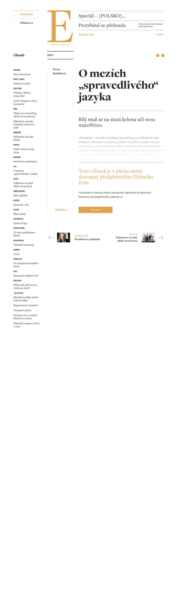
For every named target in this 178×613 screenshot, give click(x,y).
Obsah (16, 356)
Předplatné (95, 210)
